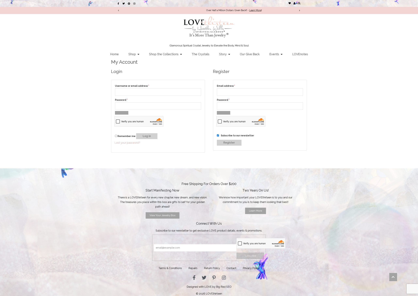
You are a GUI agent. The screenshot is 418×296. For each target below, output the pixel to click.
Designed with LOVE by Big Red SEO (209, 286)
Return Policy (212, 268)
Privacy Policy (251, 268)
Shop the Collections (163, 54)
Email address (226, 85)
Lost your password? (127, 142)
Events (274, 54)
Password (121, 99)
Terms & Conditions (170, 268)
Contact (231, 268)
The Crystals (200, 54)
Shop (132, 54)
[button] (299, 3)
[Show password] (121, 113)
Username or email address (132, 85)
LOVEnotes (300, 54)
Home (114, 54)
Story (223, 54)
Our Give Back (250, 54)
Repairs (192, 268)
